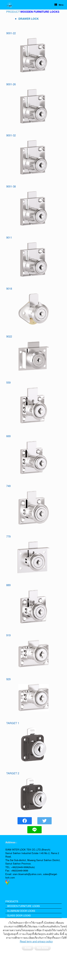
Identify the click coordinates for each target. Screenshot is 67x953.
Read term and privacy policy (36, 941)
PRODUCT (13, 11)
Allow (27, 947)
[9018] (33, 309)
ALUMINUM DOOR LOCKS (21, 910)
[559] (33, 405)
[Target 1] (33, 744)
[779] (33, 557)
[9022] (33, 356)
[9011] (33, 259)
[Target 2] (33, 794)
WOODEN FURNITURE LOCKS (23, 906)
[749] (33, 508)
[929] (33, 697)
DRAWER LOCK (28, 19)
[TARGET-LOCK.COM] (10, 5)
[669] (33, 457)
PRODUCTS (11, 901)
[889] (33, 606)
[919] (33, 653)
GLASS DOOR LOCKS (19, 915)
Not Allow (42, 947)
